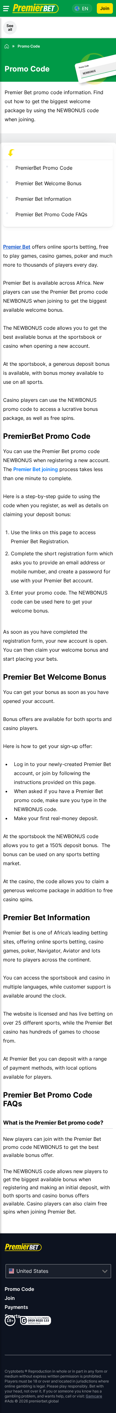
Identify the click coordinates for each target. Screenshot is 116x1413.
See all (9, 27)
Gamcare (94, 1396)
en (85, 8)
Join (10, 1298)
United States (32, 1271)
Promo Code (19, 1289)
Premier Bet (16, 247)
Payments (16, 1307)
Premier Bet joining (35, 469)
